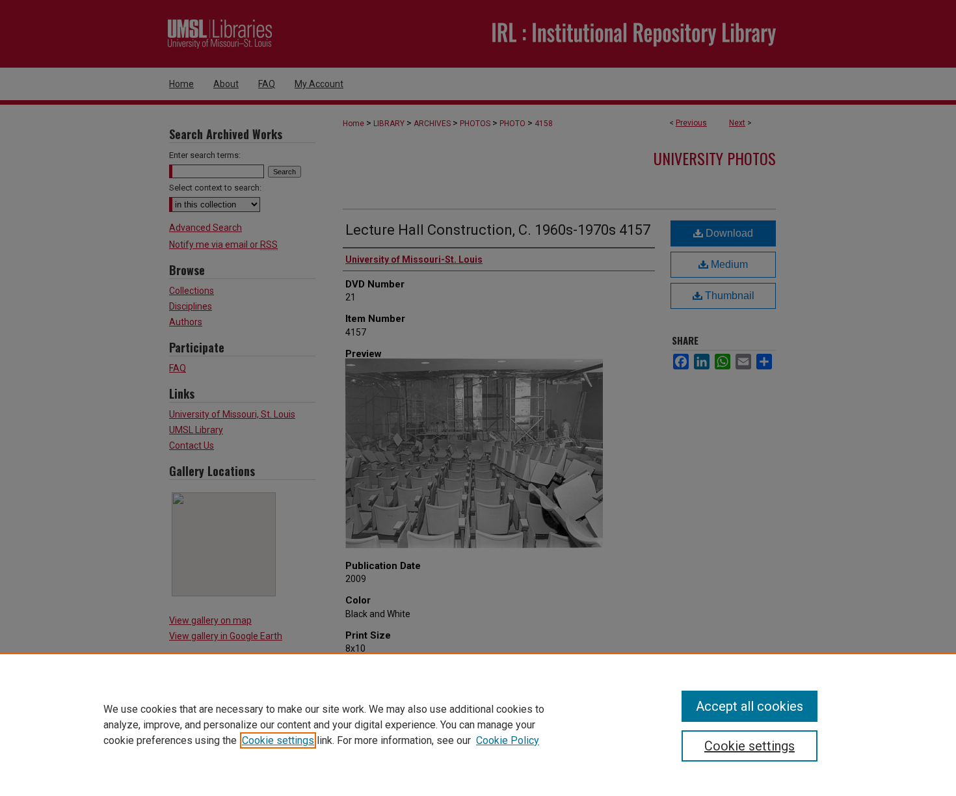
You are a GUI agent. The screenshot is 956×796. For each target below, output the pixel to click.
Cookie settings (278, 740)
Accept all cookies (749, 706)
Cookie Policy (507, 740)
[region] (478, 724)
